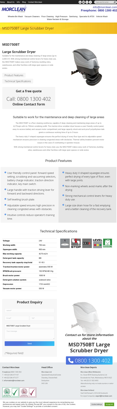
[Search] (115, 2)
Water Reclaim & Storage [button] (57, 19)
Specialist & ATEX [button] (86, 16)
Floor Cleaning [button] (47, 16)
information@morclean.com (14, 380)
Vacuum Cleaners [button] (32, 16)
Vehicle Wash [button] (102, 16)
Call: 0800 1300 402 (28, 98)
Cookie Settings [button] (97, 404)
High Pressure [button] (61, 16)
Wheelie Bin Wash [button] (15, 16)
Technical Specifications (18, 81)
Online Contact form (28, 104)
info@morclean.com (105, 7)
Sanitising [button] (73, 16)
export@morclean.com (104, 396)
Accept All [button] (109, 404)
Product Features (14, 75)
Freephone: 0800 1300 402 (99, 10)
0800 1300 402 (91, 360)
